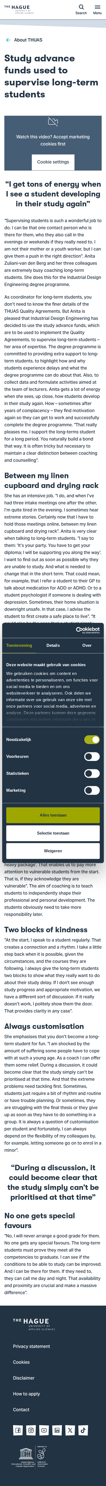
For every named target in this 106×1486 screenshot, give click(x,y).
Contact (21, 1410)
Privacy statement (31, 1346)
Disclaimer (24, 1378)
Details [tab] (53, 645)
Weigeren (53, 850)
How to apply (26, 1394)
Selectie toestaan (53, 833)
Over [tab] (87, 645)
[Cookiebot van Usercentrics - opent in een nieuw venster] (76, 630)
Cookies (21, 1362)
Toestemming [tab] (19, 645)
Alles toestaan (53, 815)
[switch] (92, 756)
